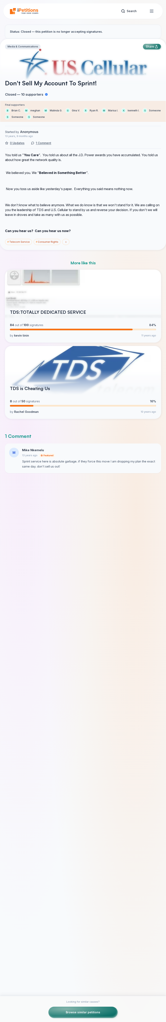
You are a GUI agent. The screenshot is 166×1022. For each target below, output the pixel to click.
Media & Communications (22, 46)
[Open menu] (151, 11)
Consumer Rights (47, 241)
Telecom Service (18, 241)
